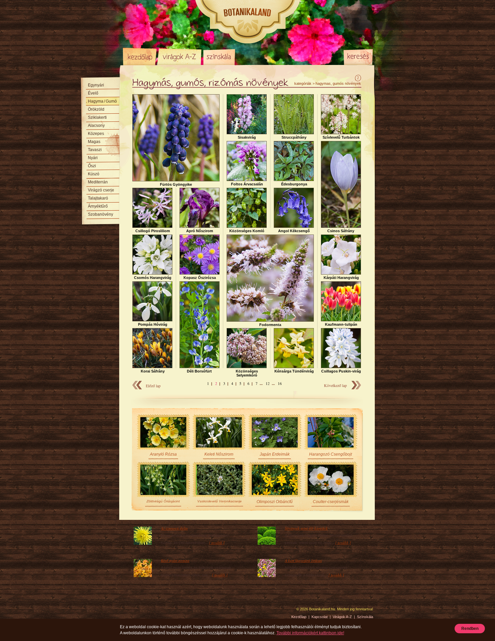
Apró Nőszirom (199, 231)
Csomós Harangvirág (152, 278)
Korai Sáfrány (153, 371)
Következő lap (335, 385)
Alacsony (96, 125)
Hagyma (102, 101)
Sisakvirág (247, 137)
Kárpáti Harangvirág (341, 278)
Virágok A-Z (179, 56)
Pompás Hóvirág (152, 324)
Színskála (219, 56)
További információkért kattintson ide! (310, 633)
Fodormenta (270, 325)
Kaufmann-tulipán (341, 324)
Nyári (93, 157)
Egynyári (96, 85)
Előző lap (153, 385)
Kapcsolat (319, 617)
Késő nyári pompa (175, 560)
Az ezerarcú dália (174, 528)
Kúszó (93, 174)
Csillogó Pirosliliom (152, 231)
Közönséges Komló (246, 231)
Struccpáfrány (294, 137)
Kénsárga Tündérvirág (294, 371)
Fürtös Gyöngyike (176, 184)
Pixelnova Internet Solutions (139, 611)
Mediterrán (98, 182)
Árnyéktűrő (98, 206)
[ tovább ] (217, 542)
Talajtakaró (98, 198)
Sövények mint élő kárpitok (306, 528)
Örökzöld (96, 109)
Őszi (92, 166)
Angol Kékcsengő (294, 231)
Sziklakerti (97, 117)
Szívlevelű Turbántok (341, 137)
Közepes (96, 133)
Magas (94, 141)
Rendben (469, 628)
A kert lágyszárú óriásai (303, 560)
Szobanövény (100, 214)
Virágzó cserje (101, 190)
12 (268, 383)
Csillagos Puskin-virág (341, 371)
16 (280, 383)
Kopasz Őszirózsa (200, 278)
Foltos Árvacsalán (247, 184)
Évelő (93, 93)
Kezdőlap (139, 56)
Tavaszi (95, 149)
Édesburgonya (294, 184)
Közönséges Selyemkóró (247, 373)
